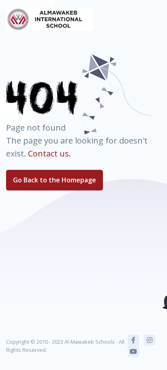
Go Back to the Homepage (54, 179)
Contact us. (49, 153)
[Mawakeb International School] (50, 19)
